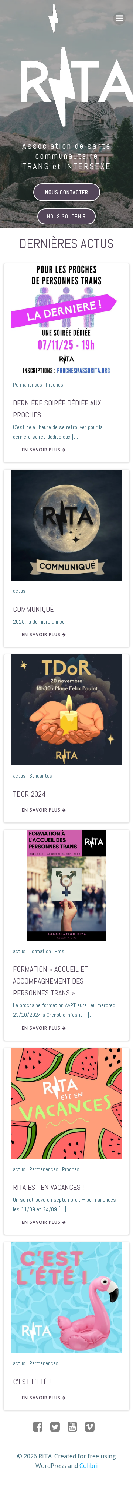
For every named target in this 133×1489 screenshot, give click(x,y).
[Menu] (119, 18)
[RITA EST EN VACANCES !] (66, 1103)
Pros (59, 951)
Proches (54, 384)
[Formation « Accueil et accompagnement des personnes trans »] (66, 885)
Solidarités (40, 775)
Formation (40, 951)
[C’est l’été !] (66, 1297)
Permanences (27, 384)
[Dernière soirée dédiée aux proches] (66, 318)
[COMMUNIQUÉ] (66, 524)
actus (19, 590)
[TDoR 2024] (66, 709)
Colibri (88, 1466)
